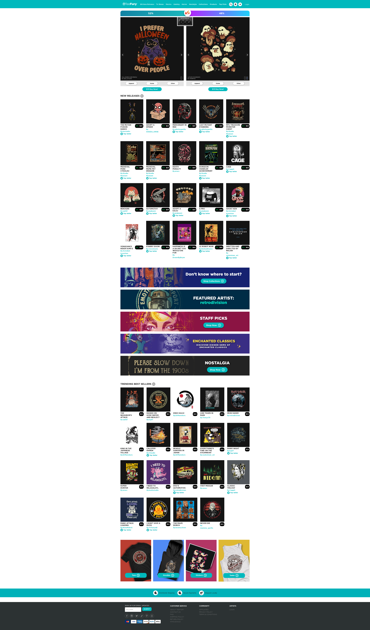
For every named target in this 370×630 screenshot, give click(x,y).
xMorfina (193, 78)
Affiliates (203, 609)
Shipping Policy (177, 617)
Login (247, 4)
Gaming (177, 4)
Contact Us (175, 612)
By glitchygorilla (179, 129)
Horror (184, 4)
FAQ (172, 614)
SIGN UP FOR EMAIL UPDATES (137, 605)
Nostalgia (193, 4)
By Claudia (151, 453)
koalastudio (128, 78)
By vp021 (124, 211)
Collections (203, 4)
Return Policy (176, 619)
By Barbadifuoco (206, 249)
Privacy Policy (206, 612)
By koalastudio (153, 490)
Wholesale (175, 621)
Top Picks (223, 4)
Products (213, 4)
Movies (168, 4)
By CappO (230, 169)
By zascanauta (152, 249)
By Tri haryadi (152, 527)
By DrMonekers (179, 415)
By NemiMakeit (126, 527)
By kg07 (150, 419)
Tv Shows (160, 4)
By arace (176, 171)
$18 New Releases (147, 4)
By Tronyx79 (205, 417)
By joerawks (125, 131)
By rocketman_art (207, 455)
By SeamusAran (179, 527)
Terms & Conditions (208, 614)
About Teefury (177, 609)
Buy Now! (152, 89)
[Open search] (231, 4)
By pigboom (151, 211)
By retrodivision (233, 415)
